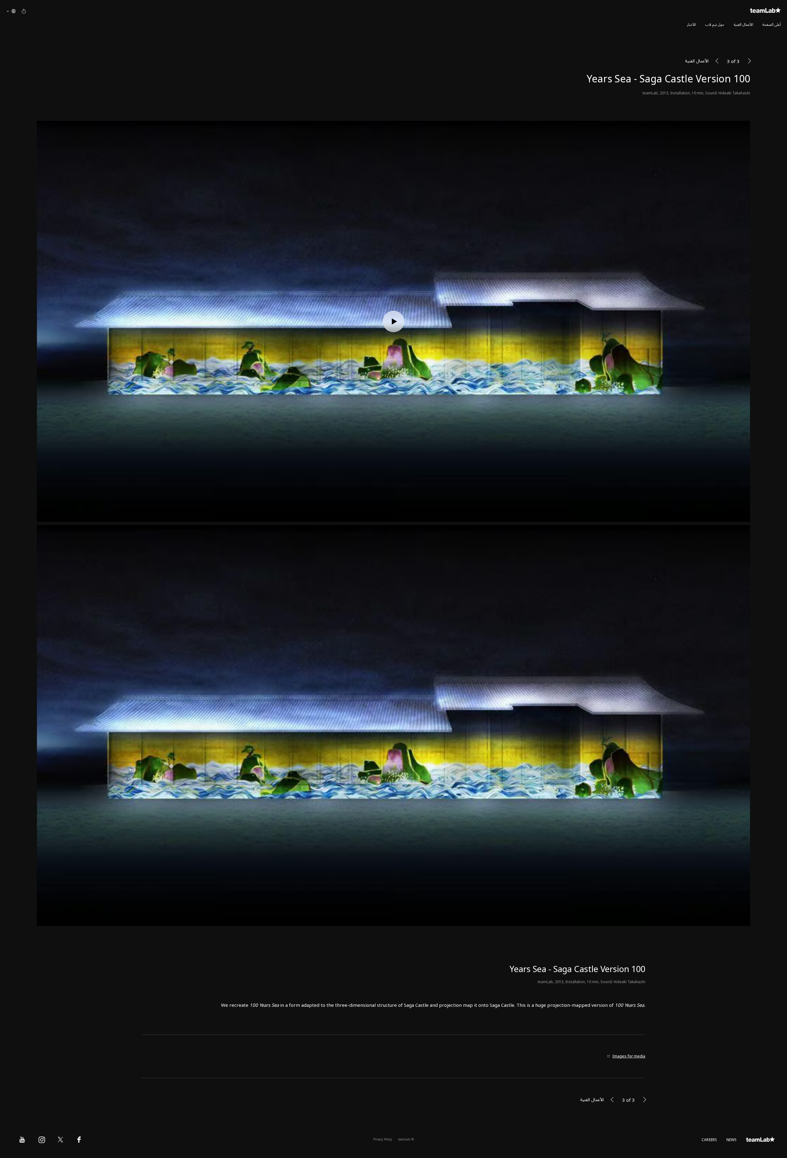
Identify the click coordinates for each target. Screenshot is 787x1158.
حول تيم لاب (714, 25)
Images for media (628, 1056)
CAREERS (709, 1140)
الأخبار (691, 25)
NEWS (731, 1140)
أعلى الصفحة (771, 25)
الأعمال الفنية (743, 25)
